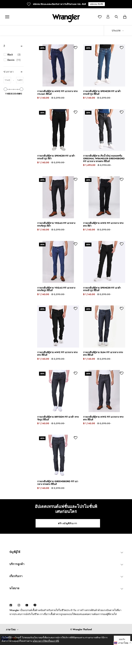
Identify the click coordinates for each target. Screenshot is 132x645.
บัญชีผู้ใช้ (14, 552)
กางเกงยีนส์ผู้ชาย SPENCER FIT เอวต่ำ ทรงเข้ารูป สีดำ (56, 157)
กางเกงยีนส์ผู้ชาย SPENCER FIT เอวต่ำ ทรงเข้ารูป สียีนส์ (102, 93)
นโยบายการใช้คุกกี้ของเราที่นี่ (46, 641)
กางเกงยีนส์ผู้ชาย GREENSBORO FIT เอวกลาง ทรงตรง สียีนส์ (57, 483)
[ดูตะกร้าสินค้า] (125, 16)
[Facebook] (10, 605)
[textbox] (7, 80)
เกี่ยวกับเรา (16, 576)
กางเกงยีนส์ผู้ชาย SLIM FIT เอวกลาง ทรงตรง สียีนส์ (103, 354)
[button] (123, 643)
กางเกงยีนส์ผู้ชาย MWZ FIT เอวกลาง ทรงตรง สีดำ (103, 224)
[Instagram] (19, 605)
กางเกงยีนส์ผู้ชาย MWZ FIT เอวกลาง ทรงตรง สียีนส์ (57, 354)
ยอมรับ (122, 639)
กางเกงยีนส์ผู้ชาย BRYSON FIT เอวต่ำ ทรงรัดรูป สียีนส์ (58, 418)
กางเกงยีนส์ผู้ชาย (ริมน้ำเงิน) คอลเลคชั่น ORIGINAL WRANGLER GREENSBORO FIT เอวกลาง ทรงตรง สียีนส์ (104, 158)
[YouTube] (27, 605)
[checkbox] (14, 54)
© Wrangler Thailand (81, 629)
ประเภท (116, 30)
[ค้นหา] (116, 16)
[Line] (37, 605)
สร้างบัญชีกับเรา (68, 523)
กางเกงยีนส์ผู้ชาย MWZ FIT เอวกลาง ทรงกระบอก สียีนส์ (57, 93)
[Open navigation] (7, 16)
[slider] (5, 89)
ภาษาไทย (11, 629)
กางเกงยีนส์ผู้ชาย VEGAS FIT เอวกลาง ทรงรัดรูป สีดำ (56, 224)
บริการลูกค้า (16, 564)
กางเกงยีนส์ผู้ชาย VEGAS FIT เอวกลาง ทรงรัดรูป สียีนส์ (56, 289)
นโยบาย (14, 588)
